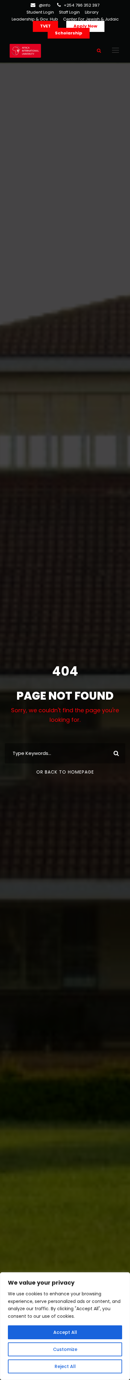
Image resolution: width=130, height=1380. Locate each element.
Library (91, 12)
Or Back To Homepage (65, 772)
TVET (45, 26)
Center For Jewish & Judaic (91, 19)
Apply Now (85, 26)
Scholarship (68, 33)
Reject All (65, 1366)
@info (44, 5)
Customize (65, 1349)
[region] (65, 1326)
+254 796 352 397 (81, 5)
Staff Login (69, 12)
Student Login (40, 12)
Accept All (65, 1332)
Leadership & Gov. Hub (35, 19)
